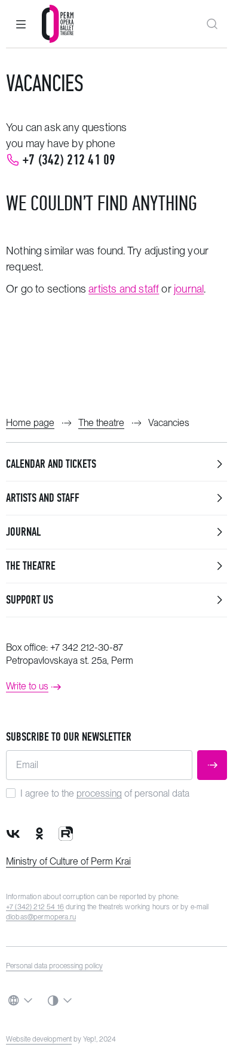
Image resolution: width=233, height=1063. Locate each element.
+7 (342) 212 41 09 (69, 159)
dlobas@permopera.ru (41, 917)
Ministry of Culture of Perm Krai (68, 861)
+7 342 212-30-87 (86, 647)
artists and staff (123, 288)
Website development (39, 1039)
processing (99, 793)
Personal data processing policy (54, 966)
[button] (21, 24)
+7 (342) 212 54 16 (35, 907)
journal (189, 288)
